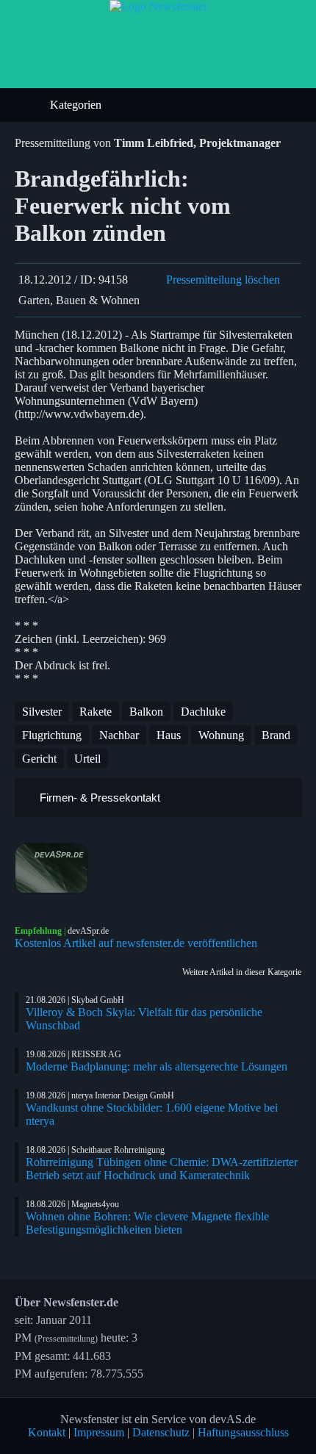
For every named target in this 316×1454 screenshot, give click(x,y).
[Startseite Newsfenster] (158, 6)
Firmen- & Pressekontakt (98, 797)
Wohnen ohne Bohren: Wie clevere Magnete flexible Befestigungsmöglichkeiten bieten (147, 1223)
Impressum (98, 1432)
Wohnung (221, 735)
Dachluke (203, 711)
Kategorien (77, 104)
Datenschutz (161, 1432)
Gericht (39, 758)
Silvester (42, 711)
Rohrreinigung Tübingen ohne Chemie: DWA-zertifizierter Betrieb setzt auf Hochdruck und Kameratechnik (162, 1168)
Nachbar (119, 735)
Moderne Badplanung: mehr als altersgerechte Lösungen (156, 1066)
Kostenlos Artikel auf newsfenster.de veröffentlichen (136, 943)
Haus (169, 735)
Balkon (146, 711)
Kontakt (46, 1432)
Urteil (87, 758)
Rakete (95, 711)
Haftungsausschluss (243, 1432)
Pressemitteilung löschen (223, 279)
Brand (276, 735)
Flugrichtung (52, 735)
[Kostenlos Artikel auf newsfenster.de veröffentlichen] (158, 868)
